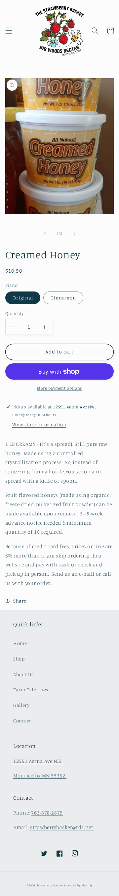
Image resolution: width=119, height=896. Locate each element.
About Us (23, 674)
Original (23, 297)
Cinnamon (63, 297)
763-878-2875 (47, 813)
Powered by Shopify (78, 885)
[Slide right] (74, 233)
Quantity (14, 313)
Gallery (21, 705)
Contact (22, 720)
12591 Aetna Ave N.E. (38, 761)
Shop (19, 658)
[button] (8, 30)
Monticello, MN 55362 (39, 775)
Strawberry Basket (50, 885)
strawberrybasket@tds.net (61, 827)
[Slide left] (44, 233)
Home (20, 643)
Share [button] (19, 601)
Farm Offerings (30, 689)
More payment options (59, 388)
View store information (39, 424)
